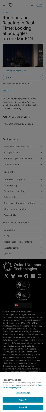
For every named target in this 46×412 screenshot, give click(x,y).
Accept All (23, 407)
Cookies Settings (23, 392)
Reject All (23, 400)
